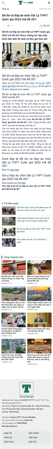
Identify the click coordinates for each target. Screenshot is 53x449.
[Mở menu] (3, 3)
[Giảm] (4, 26)
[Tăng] (13, 26)
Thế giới (33, 438)
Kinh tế (8, 433)
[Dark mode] (50, 3)
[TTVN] (26, 390)
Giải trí (32, 442)
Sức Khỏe (34, 433)
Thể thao (9, 442)
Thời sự (8, 438)
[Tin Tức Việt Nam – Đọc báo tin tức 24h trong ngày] (25, 3)
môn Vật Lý (31, 86)
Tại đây (21, 183)
